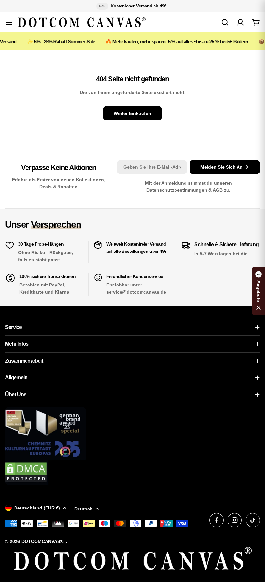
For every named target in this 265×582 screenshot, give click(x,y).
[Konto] (240, 22)
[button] (258, 291)
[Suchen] (225, 22)
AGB (218, 190)
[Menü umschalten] (9, 22)
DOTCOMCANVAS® (42, 541)
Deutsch (83, 508)
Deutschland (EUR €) (37, 507)
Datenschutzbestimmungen (177, 190)
